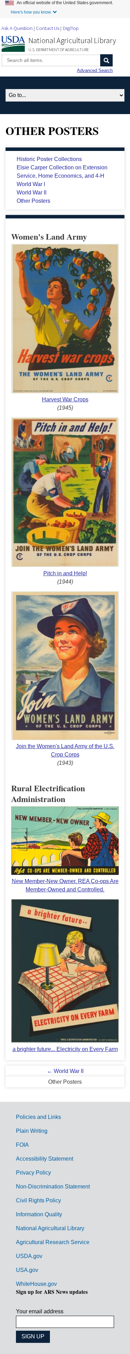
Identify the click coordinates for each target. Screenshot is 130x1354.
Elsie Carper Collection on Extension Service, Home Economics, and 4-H (62, 172)
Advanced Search (95, 70)
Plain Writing (31, 1131)
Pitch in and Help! (65, 573)
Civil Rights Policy (38, 1200)
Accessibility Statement (44, 1159)
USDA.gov (29, 1256)
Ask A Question (17, 28)
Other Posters (33, 201)
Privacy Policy (33, 1173)
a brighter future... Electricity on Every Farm (65, 1049)
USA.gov (27, 1270)
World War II (31, 192)
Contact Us (47, 28)
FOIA (22, 1145)
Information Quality (39, 1214)
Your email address (39, 1311)
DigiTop (71, 28)
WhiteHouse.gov (36, 1284)
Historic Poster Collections (49, 159)
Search (106, 60)
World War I (31, 184)
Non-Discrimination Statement (53, 1186)
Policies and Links (38, 1117)
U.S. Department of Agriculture (58, 49)
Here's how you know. (31, 12)
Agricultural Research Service (52, 1242)
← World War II (65, 1071)
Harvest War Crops (65, 399)
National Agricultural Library (72, 40)
